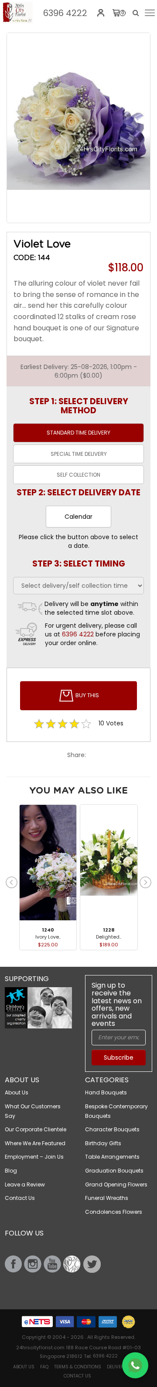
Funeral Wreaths (106, 1198)
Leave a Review (25, 1184)
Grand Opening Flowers (116, 1184)
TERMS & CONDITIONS (77, 1367)
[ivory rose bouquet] (78, 128)
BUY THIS (86, 695)
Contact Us (20, 1198)
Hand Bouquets (106, 1092)
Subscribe (118, 1057)
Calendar (78, 516)
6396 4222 (65, 13)
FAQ (44, 1367)
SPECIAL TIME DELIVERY (79, 454)
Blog (11, 1170)
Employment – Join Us (34, 1156)
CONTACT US (77, 1376)
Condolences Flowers (113, 1212)
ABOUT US (23, 1367)
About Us (16, 1092)
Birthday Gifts (103, 1143)
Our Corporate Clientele (35, 1129)
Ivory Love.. (48, 936)
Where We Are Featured (35, 1143)
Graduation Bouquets (114, 1170)
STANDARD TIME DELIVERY (78, 432)
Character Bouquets (112, 1129)
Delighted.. (108, 936)
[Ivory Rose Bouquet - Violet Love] (17, 12)
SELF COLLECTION (78, 474)
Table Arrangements (112, 1156)
